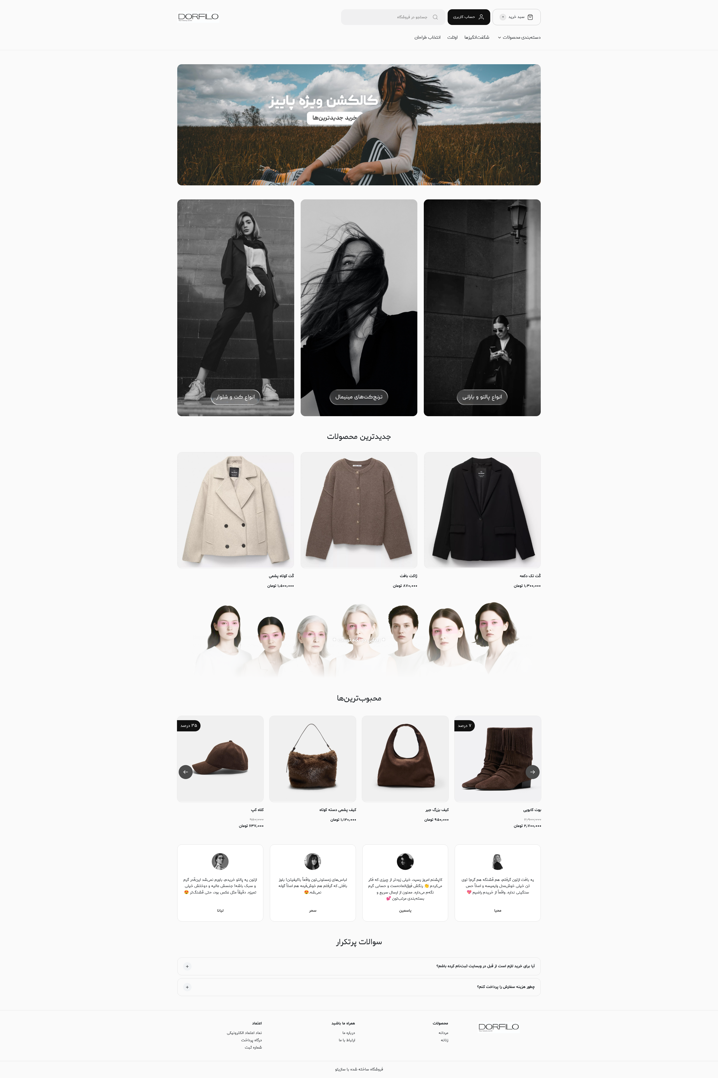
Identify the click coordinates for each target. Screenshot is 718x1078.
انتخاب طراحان (428, 37)
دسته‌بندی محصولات (522, 37)
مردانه (443, 1033)
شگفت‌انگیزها (476, 37)
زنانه (444, 1040)
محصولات (440, 1023)
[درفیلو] (198, 17)
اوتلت (452, 37)
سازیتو (340, 1069)
